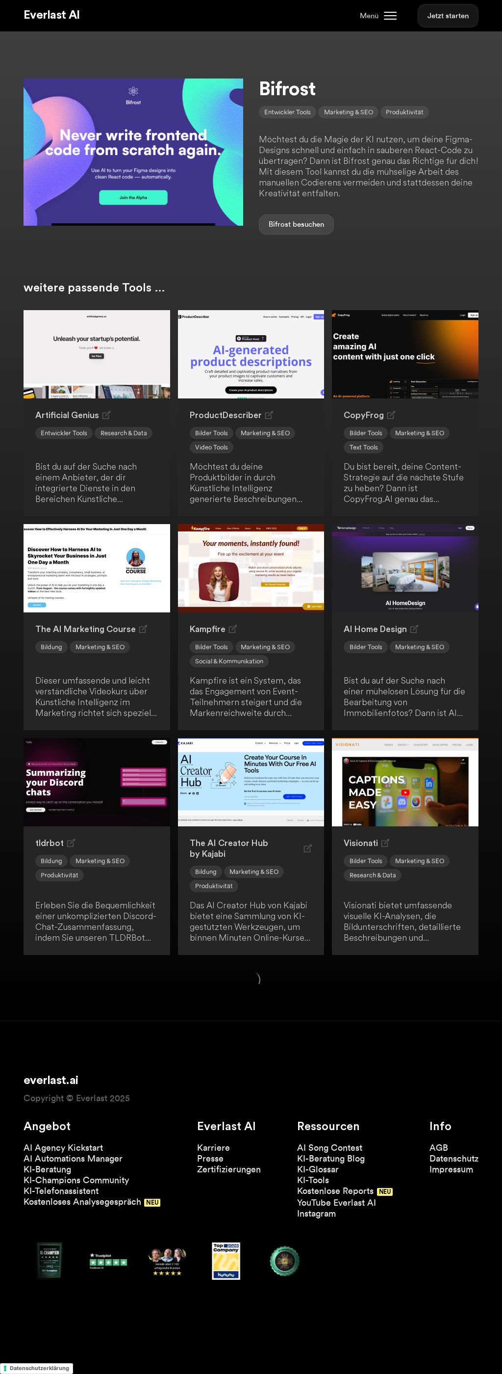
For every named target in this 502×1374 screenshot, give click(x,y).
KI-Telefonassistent (61, 1191)
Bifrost (280, 224)
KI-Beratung (47, 1169)
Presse (210, 1158)
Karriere (213, 1147)
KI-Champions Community (76, 1180)
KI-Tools (313, 1180)
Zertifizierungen (229, 1169)
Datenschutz (453, 1158)
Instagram (316, 1213)
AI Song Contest (329, 1147)
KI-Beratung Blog (331, 1158)
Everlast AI (51, 15)
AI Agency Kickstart (63, 1147)
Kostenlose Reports (335, 1191)
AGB (438, 1147)
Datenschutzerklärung (39, 1368)
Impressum (451, 1169)
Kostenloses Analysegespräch (82, 1201)
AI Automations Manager (73, 1158)
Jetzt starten (448, 15)
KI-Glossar (318, 1169)
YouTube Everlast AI (336, 1202)
